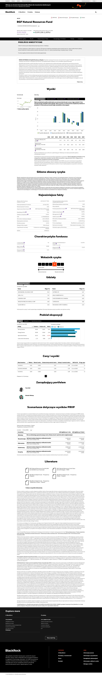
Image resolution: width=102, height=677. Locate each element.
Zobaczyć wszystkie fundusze (46, 621)
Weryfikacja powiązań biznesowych (32, 533)
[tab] (25, 102)
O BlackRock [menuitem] (21, 12)
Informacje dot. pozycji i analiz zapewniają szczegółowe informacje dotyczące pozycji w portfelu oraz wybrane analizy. (43, 309)
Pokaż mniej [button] (80, 81)
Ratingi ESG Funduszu (70, 532)
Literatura (80, 38)
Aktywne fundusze (44, 623)
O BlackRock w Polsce (10, 621)
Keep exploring (51, 638)
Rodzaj (19, 326)
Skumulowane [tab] (60, 98)
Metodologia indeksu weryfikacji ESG (49, 533)
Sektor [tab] (19, 321)
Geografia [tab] (26, 321)
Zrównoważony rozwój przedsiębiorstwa (13, 625)
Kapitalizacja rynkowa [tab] (36, 321)
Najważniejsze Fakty (43, 38)
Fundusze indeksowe (45, 625)
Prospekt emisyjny (75, 17)
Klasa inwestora (21, 362)
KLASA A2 (20, 365)
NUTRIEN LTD (56, 292)
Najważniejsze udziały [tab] (23, 283)
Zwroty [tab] (36, 95)
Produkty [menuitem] (30, 12)
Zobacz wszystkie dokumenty (34, 488)
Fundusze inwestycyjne (45, 626)
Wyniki (31, 38)
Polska (94, 1)
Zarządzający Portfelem (59, 38)
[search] (95, 12)
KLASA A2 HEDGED (22, 368)
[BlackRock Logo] (13, 651)
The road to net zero (10, 628)
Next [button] (47, 376)
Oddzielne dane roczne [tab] (72, 98)
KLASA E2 (20, 371)
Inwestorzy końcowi (86, 1)
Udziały (72, 38)
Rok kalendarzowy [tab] (40, 98)
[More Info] (54, 98)
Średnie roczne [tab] (50, 98)
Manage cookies (87, 664)
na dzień (19, 430)
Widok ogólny (22, 38)
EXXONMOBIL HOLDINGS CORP (25, 292)
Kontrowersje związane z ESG (64, 533)
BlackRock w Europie (10, 623)
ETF (42, 628)
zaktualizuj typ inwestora (24, 6)
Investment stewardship (10, 626)
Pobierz (83, 17)
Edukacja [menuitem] (37, 12)
